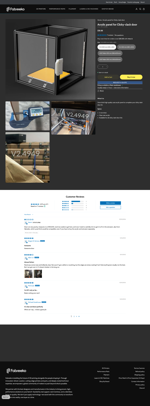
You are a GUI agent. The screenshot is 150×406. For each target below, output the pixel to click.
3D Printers (105, 368)
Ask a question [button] (110, 207)
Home (99, 20)
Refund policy (140, 371)
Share (102, 91)
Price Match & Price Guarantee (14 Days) (132, 378)
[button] (102, 35)
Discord (142, 388)
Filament (106, 375)
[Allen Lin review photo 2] (38, 274)
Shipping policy (139, 375)
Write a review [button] (110, 203)
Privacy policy (140, 385)
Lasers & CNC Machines (101, 378)
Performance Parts (103, 371)
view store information (121, 88)
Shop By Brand (104, 381)
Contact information (138, 381)
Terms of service (139, 368)
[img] (29, 219)
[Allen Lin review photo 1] (28, 274)
